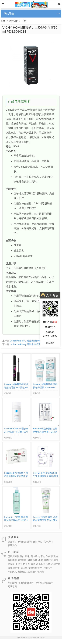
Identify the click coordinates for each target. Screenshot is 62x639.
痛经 (33, 564)
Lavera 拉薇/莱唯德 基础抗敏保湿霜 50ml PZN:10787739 (45, 387)
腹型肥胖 (32, 571)
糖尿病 (41, 556)
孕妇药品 (12, 571)
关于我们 (48, 541)
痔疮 (56, 560)
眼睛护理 (48, 560)
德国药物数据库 (26, 582)
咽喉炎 (16, 568)
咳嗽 (27, 556)
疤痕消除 (22, 560)
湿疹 (35, 560)
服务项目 (12, 541)
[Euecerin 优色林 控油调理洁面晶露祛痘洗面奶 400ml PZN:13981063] (17, 513)
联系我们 (12, 545)
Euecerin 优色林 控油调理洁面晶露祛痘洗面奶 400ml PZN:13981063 (16, 520)
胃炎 (10, 568)
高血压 (34, 556)
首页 (3, 21)
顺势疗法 (22, 571)
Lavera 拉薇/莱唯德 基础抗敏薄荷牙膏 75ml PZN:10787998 (45, 520)
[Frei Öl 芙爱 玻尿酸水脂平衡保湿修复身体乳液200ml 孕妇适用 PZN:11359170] (45, 469)
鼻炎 (22, 556)
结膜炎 (11, 564)
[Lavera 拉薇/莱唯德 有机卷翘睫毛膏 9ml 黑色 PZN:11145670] (17, 381)
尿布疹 (24, 568)
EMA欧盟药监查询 (44, 582)
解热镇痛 (12, 560)
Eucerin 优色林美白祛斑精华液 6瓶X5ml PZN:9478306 (45, 431)
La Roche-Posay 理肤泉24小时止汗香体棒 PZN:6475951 (16, 431)
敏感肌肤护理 (35, 568)
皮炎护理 (47, 568)
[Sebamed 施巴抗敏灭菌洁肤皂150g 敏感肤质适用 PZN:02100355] (17, 469)
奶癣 (40, 560)
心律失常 (55, 564)
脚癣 (30, 560)
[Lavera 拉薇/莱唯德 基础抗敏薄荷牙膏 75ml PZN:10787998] (45, 513)
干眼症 (18, 564)
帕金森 (26, 564)
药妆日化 (13, 21)
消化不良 (40, 564)
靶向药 (40, 571)
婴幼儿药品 (13, 556)
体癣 (48, 556)
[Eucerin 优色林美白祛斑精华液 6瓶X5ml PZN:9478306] (45, 425)
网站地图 (12, 586)
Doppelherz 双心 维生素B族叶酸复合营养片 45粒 (34, 340)
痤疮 (48, 564)
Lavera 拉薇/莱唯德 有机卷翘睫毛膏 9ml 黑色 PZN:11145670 (16, 387)
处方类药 (50, 342)
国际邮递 (37, 541)
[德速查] (31, 7)
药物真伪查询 (25, 541)
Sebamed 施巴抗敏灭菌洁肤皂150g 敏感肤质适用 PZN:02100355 (16, 476)
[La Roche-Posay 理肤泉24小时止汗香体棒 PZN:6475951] (17, 425)
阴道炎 (54, 556)
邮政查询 (12, 582)
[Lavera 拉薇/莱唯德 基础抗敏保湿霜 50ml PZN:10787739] (45, 381)
